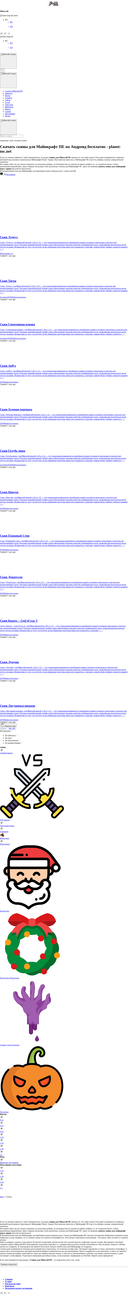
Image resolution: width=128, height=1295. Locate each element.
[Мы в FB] (2, 34)
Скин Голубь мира (12, 450)
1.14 (2, 1137)
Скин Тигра (8, 280)
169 (13, 728)
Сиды (7, 102)
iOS (9, 297)
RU (11, 22)
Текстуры (9, 105)
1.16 (2, 1143)
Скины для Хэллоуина (9, 1045)
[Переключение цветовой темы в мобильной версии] (8, 61)
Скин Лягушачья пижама (17, 705)
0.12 (2, 1120)
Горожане (4, 831)
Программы (10, 114)
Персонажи (5, 253)
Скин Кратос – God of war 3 (18, 620)
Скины (8, 111)
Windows (14, 297)
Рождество (4, 911)
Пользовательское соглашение (18, 1288)
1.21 (11, 253)
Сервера (8, 98)
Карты (7, 109)
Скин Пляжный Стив (15, 535)
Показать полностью (9, 1264)
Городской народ (7, 826)
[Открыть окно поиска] (2, 70)
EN (11, 26)
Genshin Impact (6, 753)
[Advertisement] (64, 194)
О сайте (8, 1281)
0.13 (2, 1126)
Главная (8, 1279)
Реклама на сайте (13, 1284)
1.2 (1, 1155)
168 (10, 728)
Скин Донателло (11, 577)
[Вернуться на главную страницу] (23, 1275)
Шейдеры (9, 107)
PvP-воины (5, 820)
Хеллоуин (4, 1112)
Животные (4, 838)
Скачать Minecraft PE (14, 91)
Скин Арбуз (8, 365)
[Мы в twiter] (5, 34)
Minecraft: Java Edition (9, 1163)
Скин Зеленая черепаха (16, 409)
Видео (7, 116)
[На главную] (29, 7)
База (2, 1197)
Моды (7, 96)
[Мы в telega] (8, 34)
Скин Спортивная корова (17, 324)
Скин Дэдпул (9, 237)
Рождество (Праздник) (9, 978)
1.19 (2, 1149)
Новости (8, 93)
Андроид (4, 297)
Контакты (9, 1286)
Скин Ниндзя (9, 492)
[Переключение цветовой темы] (8, 80)
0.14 (2, 1131)
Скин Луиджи (9, 662)
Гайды (7, 100)
